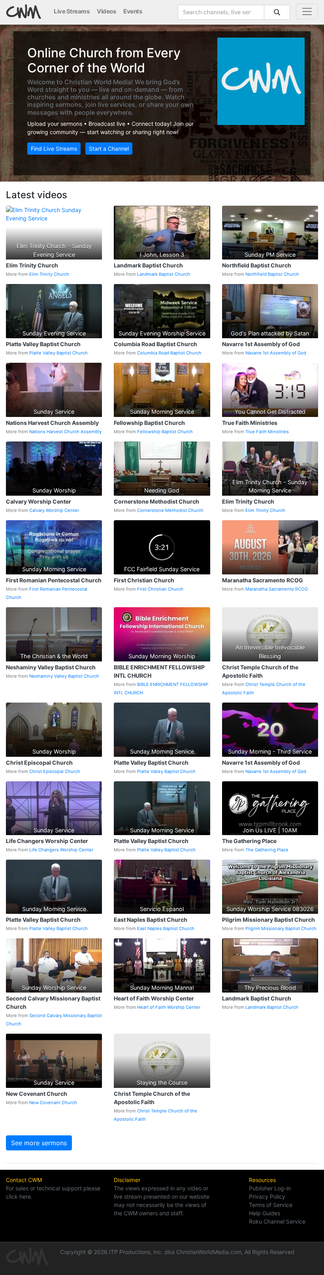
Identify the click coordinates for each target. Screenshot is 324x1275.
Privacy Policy (267, 1196)
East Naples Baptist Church (165, 928)
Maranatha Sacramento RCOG (276, 589)
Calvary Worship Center (54, 510)
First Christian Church (160, 589)
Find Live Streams (54, 148)
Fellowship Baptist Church (165, 431)
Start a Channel (109, 148)
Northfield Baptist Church (272, 274)
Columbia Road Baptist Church (169, 353)
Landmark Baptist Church (163, 274)
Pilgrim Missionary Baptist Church (280, 928)
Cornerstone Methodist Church (170, 510)
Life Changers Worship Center (61, 850)
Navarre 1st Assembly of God (275, 353)
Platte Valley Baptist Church (58, 353)
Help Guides (264, 1213)
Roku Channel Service (277, 1221)
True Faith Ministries (267, 431)
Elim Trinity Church (49, 274)
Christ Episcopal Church (54, 771)
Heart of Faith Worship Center (168, 1007)
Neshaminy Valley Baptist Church (64, 676)
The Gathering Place (266, 850)
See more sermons (39, 1143)
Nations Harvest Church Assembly (65, 431)
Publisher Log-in (270, 1188)
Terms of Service (270, 1204)
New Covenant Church (53, 1102)
